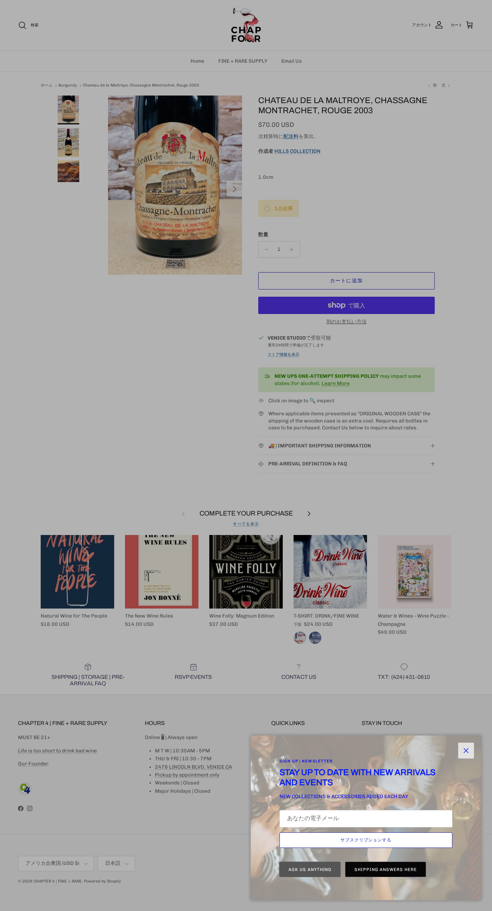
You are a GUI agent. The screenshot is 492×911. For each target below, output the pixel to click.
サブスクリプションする (366, 840)
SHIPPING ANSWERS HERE (385, 869)
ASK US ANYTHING (310, 869)
